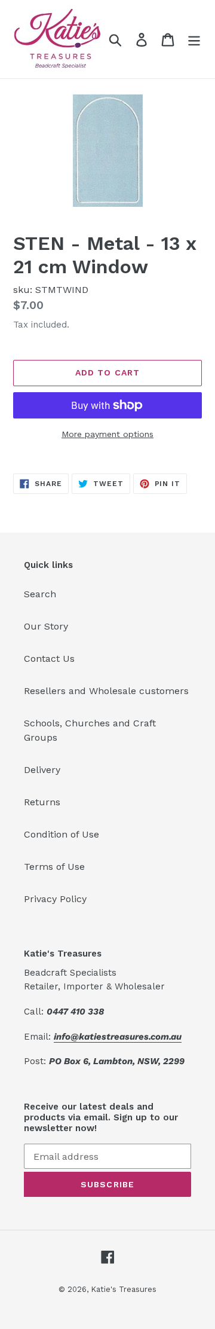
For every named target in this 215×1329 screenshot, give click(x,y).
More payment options (107, 434)
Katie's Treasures (123, 1289)
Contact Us (49, 658)
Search (40, 594)
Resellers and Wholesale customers (106, 690)
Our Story (46, 626)
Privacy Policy (55, 899)
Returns (42, 802)
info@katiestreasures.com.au (118, 1036)
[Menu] (194, 39)
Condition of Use (61, 834)
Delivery (42, 769)
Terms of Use (54, 866)
